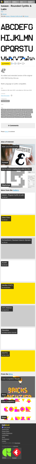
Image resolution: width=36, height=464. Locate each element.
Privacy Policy (5, 431)
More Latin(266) (5, 112)
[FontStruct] (2, 2)
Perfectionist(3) (10, 116)
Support (30, 2)
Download (6, 63)
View (29, 58)
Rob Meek (17, 443)
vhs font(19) (10, 109)
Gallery (15, 2)
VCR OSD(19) (5, 114)
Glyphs (4, 457)
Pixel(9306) (13, 112)
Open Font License (5, 95)
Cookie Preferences (7, 433)
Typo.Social (7, 427)
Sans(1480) (28, 116)
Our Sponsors (5, 439)
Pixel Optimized (5, 101)
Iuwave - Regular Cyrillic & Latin (14, 16)
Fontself (14, 458)
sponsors (15, 446)
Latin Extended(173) (27, 109)
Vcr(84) (3, 116)
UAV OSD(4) (27, 114)
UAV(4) (20, 114)
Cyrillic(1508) (17, 109)
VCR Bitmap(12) (13, 114)
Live (21, 2)
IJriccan (4, 14)
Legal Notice (5, 435)
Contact (4, 441)
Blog (11, 374)
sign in (6, 131)
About (3, 437)
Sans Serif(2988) (19, 116)
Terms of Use (5, 429)
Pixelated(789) (21, 112)
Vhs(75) (3, 109)
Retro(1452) (29, 112)
